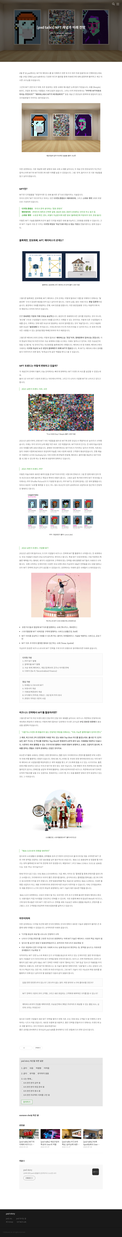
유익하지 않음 (43, 1073)
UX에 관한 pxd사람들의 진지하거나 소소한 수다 (39, 1173)
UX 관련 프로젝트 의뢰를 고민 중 (36, 1094)
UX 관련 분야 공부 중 (31, 1082)
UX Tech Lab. (22, 1222)
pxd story (27, 1169)
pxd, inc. (9, 1218)
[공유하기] (26, 1048)
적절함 (42, 1068)
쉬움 (39, 1068)
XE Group (9, 1222)
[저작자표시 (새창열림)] (44, 1048)
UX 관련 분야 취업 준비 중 (33, 1086)
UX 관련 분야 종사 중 (31, 1090)
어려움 (46, 1068)
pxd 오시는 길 (21, 1218)
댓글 (22, 1160)
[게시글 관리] (29, 1048)
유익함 (39, 1073)
